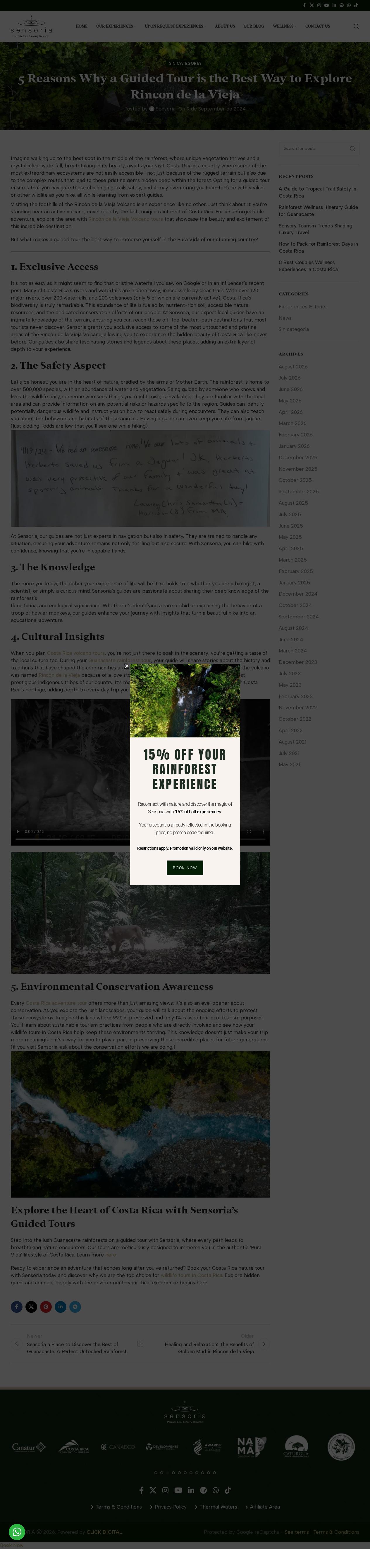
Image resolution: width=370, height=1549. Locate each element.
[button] (127, 666)
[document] (185, 774)
